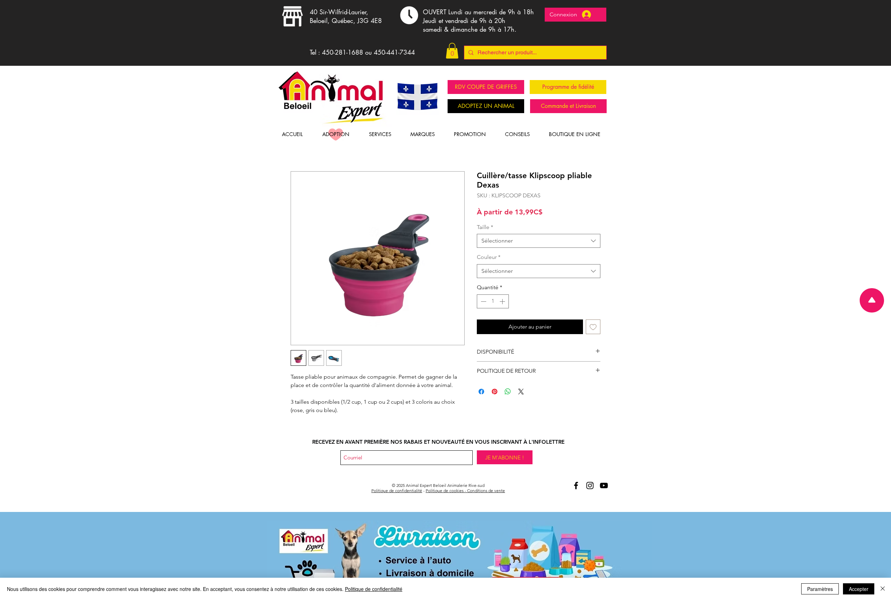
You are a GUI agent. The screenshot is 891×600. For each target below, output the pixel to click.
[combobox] (538, 241)
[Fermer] (882, 588)
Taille (485, 227)
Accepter (858, 588)
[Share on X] (521, 391)
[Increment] (503, 301)
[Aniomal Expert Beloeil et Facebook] (576, 485)
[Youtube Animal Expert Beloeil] (604, 485)
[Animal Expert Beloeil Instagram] (590, 485)
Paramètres (820, 588)
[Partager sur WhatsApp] (508, 391)
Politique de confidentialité (396, 490)
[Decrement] (483, 301)
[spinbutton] (493, 301)
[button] (452, 50)
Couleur (488, 257)
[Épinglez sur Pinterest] (494, 391)
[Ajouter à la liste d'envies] (593, 326)
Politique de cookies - (446, 490)
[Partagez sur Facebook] (481, 391)
